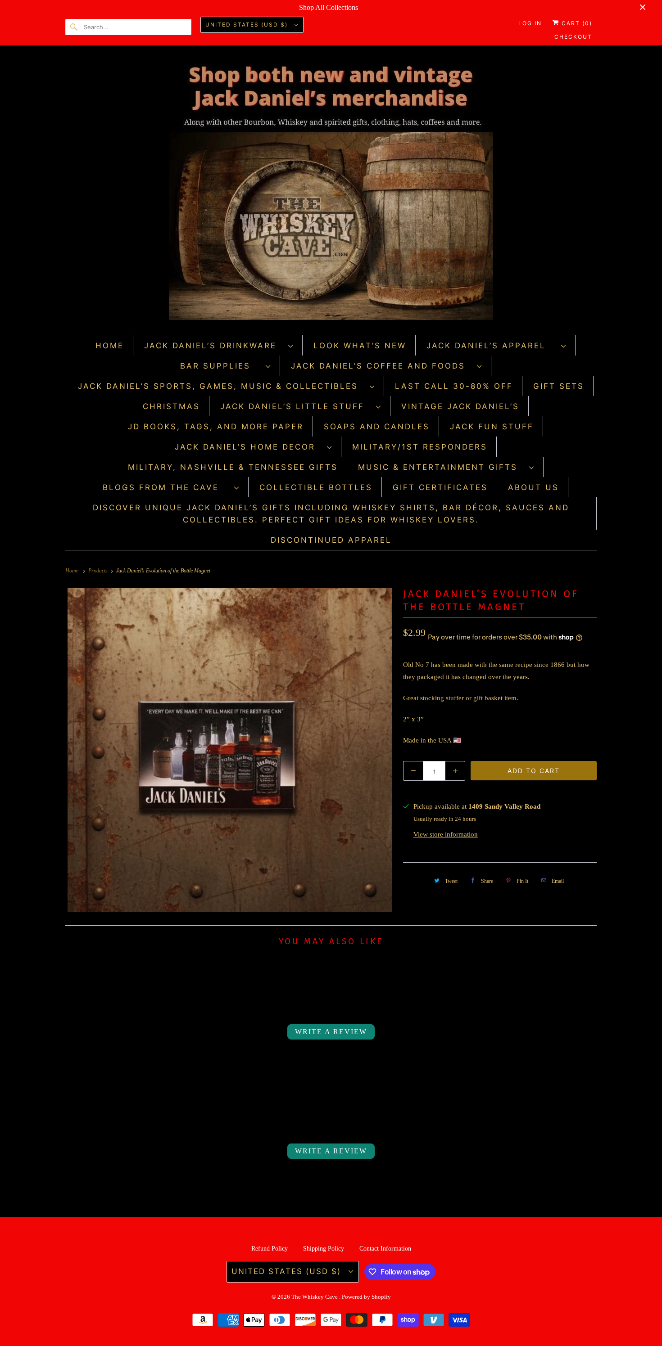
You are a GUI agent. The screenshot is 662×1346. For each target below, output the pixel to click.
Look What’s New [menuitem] (359, 345)
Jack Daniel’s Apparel (491, 345)
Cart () (575, 23)
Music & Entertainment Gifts (441, 467)
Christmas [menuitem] (171, 406)
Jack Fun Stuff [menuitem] (492, 426)
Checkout (573, 36)
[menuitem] (219, 345)
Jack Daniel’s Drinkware (214, 345)
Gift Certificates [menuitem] (440, 487)
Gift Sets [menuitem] (558, 386)
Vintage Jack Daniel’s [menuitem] (460, 406)
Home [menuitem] (109, 345)
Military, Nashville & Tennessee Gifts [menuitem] (233, 467)
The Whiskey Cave (315, 1296)
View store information (445, 834)
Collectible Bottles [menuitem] (315, 487)
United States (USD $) (247, 24)
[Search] (74, 27)
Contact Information (385, 1248)
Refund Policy (269, 1248)
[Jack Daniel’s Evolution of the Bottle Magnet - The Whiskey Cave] (230, 750)
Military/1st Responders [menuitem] (419, 446)
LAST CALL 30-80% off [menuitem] (454, 386)
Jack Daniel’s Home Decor (248, 446)
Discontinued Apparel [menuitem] (331, 540)
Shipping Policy (323, 1248)
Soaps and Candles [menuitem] (377, 426)
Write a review (331, 1031)
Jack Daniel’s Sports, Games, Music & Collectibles (221, 386)
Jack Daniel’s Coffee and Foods (381, 365)
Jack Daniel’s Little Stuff (296, 406)
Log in (530, 23)
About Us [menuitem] (533, 487)
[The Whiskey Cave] (331, 192)
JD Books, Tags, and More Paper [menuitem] (216, 426)
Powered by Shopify (366, 1296)
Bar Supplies (220, 365)
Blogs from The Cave (166, 487)
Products (98, 570)
